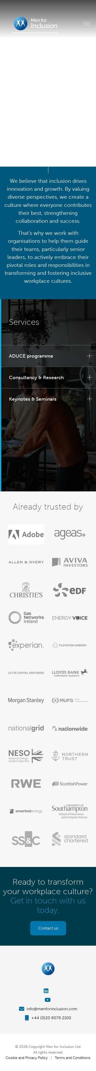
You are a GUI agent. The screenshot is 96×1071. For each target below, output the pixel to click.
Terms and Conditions (72, 1057)
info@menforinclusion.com (51, 1008)
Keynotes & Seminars (33, 399)
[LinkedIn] (48, 991)
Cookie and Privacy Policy (27, 1057)
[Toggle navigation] (86, 23)
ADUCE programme (31, 356)
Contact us (48, 928)
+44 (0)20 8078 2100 (50, 1017)
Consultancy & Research (36, 377)
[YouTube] (48, 1000)
